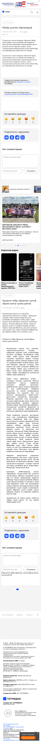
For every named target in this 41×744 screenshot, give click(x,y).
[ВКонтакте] (6, 137)
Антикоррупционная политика (10, 721)
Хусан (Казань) (8, 22)
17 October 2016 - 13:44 (9, 304)
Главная (19, 611)
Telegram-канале (23, 82)
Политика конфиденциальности (11, 735)
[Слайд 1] (15, 241)
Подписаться (28, 738)
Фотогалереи (7, 611)
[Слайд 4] (22, 241)
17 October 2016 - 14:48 (9, 31)
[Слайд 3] (20, 241)
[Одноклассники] (12, 137)
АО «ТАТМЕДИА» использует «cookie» (13, 724)
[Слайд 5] (25, 241)
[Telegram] (17, 137)
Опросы (29, 611)
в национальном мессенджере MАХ (18, 93)
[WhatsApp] (22, 137)
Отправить (31, 171)
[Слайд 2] (18, 241)
